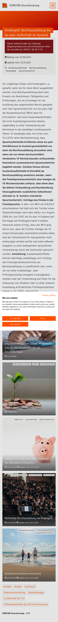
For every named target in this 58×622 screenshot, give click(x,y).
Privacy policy (49, 295)
